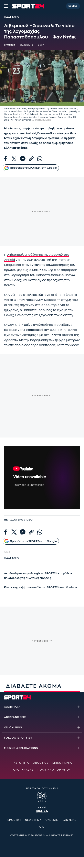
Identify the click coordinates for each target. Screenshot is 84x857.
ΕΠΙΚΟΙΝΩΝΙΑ (62, 763)
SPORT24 (14, 820)
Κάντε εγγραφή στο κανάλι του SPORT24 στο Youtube (40, 587)
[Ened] (42, 810)
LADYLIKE (70, 820)
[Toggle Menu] (6, 6)
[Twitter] (14, 159)
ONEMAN (52, 820)
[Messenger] (22, 159)
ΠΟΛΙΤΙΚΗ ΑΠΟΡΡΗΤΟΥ (54, 770)
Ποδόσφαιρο (11, 558)
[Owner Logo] (41, 796)
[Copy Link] (31, 159)
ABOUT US (41, 763)
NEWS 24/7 (33, 820)
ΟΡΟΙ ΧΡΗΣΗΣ (23, 770)
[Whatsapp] (40, 159)
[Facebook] (5, 159)
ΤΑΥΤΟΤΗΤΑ (20, 763)
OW (42, 827)
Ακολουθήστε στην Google (22, 573)
